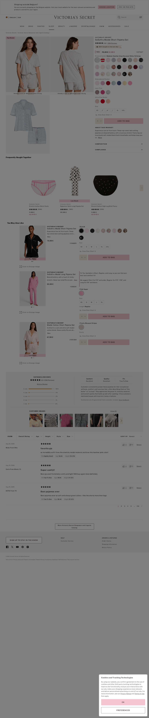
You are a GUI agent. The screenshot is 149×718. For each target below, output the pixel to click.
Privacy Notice (125, 694)
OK (123, 702)
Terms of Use (139, 694)
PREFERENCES (123, 710)
